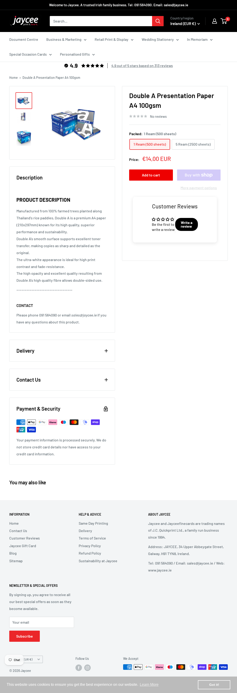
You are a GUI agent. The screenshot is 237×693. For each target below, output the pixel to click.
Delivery (85, 530)
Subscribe (24, 636)
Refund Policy (90, 553)
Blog (13, 553)
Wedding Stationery (158, 39)
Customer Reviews (24, 538)
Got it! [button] (214, 685)
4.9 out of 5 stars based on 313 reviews (142, 65)
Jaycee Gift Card (22, 545)
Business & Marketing (63, 39)
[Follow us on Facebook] (78, 667)
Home (13, 78)
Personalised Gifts (75, 54)
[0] (224, 21)
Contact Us (18, 530)
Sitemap (16, 561)
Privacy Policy (90, 545)
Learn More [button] (149, 685)
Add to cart (151, 175)
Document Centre (23, 39)
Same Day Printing (93, 523)
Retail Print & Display (111, 39)
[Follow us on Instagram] (87, 667)
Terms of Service (92, 538)
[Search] (158, 21)
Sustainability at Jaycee (98, 561)
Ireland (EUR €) (22, 659)
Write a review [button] (186, 224)
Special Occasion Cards (28, 54)
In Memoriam (197, 39)
